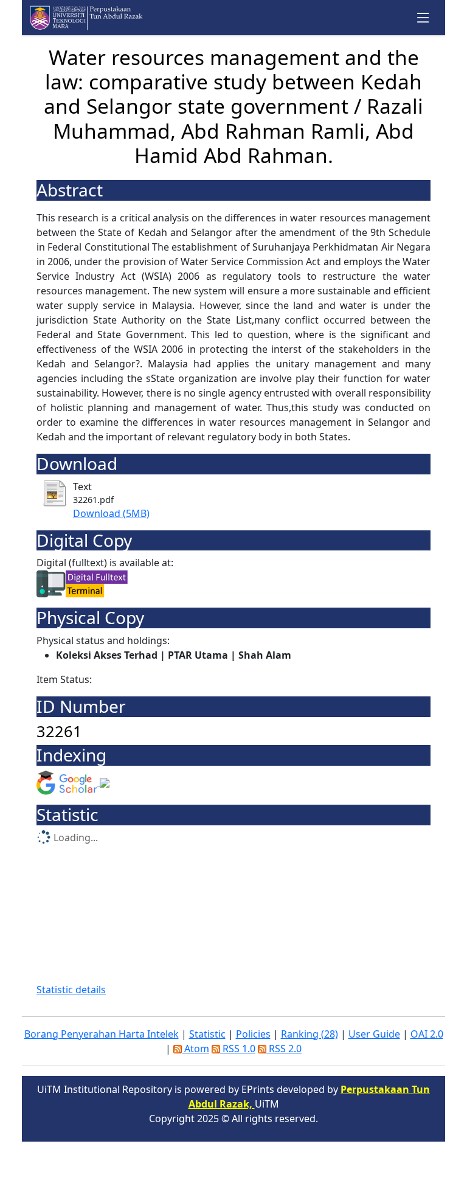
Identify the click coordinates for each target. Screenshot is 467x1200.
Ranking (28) (309, 1034)
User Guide (374, 1034)
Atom (195, 1048)
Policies (253, 1034)
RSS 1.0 (237, 1048)
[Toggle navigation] (423, 17)
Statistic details (71, 989)
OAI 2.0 (426, 1034)
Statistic (207, 1034)
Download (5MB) (111, 513)
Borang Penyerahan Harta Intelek (101, 1034)
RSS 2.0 (284, 1048)
